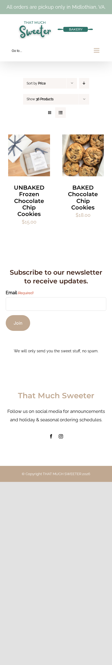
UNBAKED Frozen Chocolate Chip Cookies (29, 200)
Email (19, 292)
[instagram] (61, 436)
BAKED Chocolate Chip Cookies (83, 197)
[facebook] (51, 436)
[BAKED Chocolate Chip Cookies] (83, 139)
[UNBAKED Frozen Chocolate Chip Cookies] (29, 139)
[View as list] (60, 112)
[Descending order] (84, 83)
